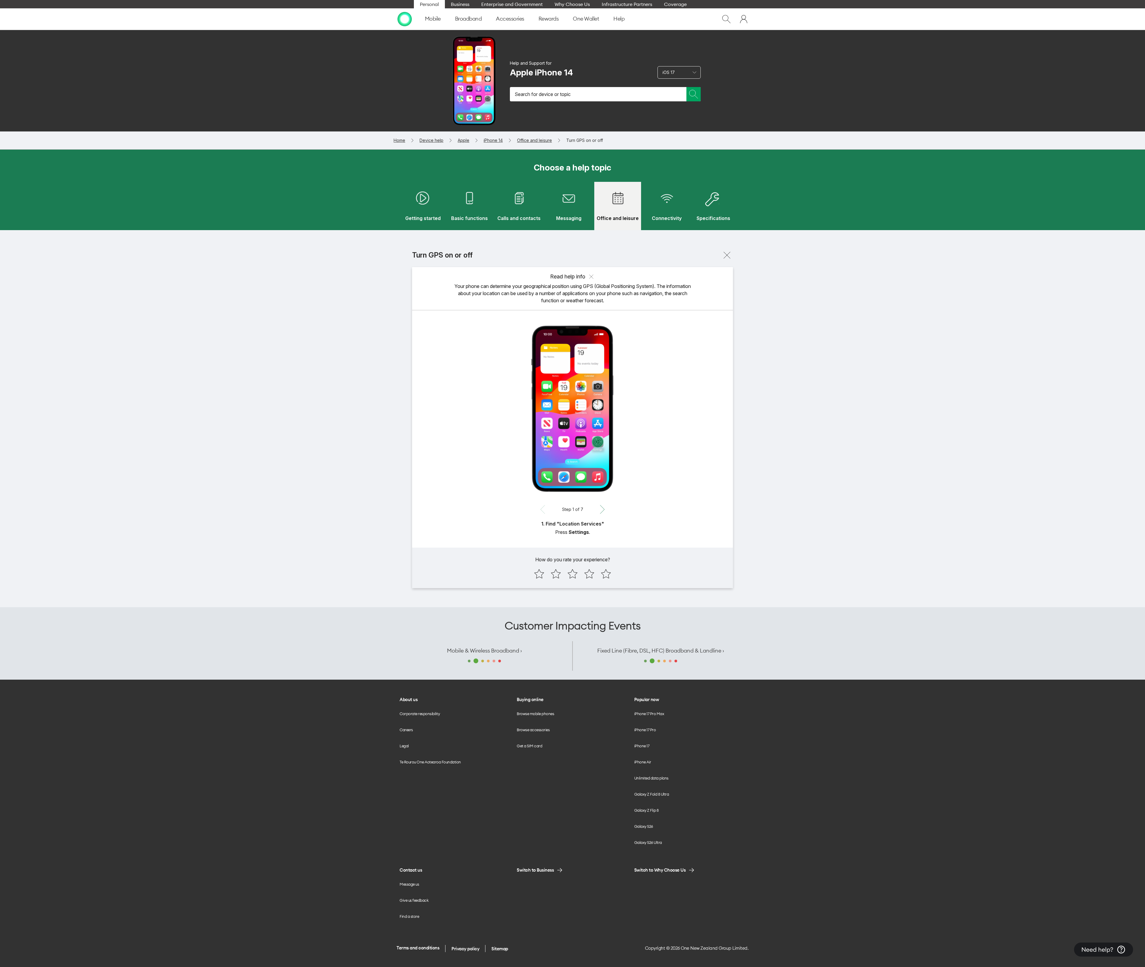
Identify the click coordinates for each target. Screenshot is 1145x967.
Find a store (409, 916)
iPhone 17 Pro (645, 729)
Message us (409, 884)
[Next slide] (602, 509)
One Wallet (586, 18)
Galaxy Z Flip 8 (646, 810)
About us (408, 699)
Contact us (411, 870)
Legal (404, 745)
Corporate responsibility (420, 713)
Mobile (433, 18)
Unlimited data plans (651, 778)
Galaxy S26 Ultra (648, 842)
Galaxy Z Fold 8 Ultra (651, 794)
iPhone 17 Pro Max (649, 713)
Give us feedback (414, 900)
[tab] (423, 206)
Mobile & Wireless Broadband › (484, 650)
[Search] (693, 94)
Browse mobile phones (535, 713)
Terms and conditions (418, 948)
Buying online (530, 699)
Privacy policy (465, 948)
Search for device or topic (543, 94)
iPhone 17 (641, 745)
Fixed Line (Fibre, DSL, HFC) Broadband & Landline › (660, 650)
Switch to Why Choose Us (660, 870)
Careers (406, 729)
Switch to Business (535, 870)
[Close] (727, 255)
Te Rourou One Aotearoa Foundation (430, 762)
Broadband (468, 18)
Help (618, 18)
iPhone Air (642, 762)
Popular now (646, 699)
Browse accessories (533, 729)
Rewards (549, 18)
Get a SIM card (529, 745)
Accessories (510, 18)
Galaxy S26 (643, 826)
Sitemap (499, 948)
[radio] (539, 574)
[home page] (404, 19)
